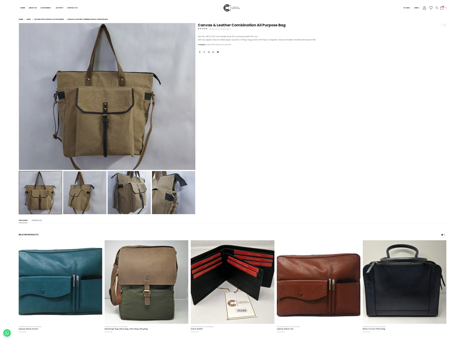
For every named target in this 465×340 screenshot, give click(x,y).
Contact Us (72, 8)
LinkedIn (209, 52)
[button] (436, 7)
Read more (98, 244)
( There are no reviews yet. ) (220, 29)
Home (22, 8)
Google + (213, 52)
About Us (33, 8)
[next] (444, 25)
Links (416, 8)
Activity (59, 8)
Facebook (200, 52)
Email (218, 52)
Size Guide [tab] (23, 220)
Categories (45, 8)
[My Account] (424, 8)
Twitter (204, 52)
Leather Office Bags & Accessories (218, 45)
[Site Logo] (232, 7)
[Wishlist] (431, 8)
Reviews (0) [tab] (37, 220)
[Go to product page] (60, 282)
